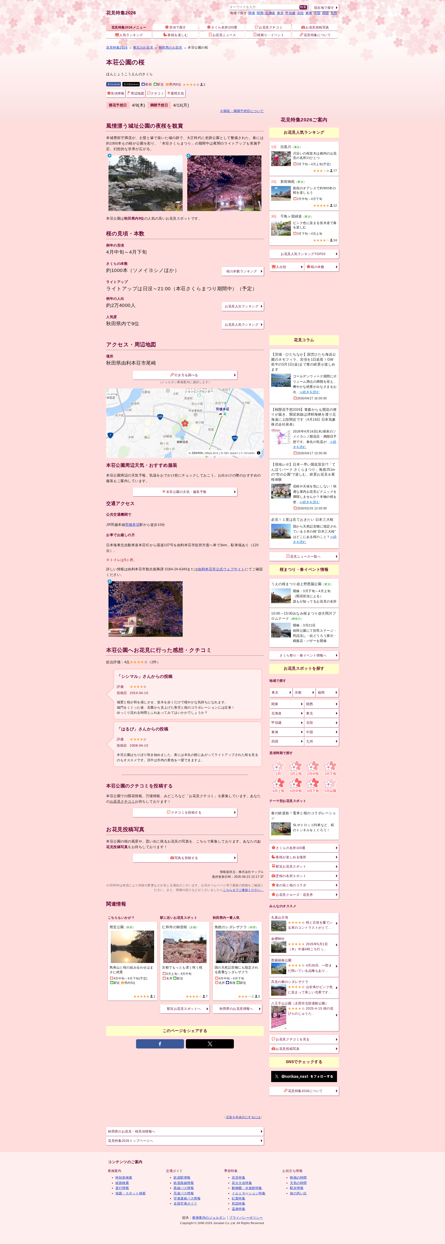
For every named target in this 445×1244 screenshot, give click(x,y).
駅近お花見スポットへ (184, 1008)
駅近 (160, 84)
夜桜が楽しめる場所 (291, 857)
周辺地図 (137, 93)
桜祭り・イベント (270, 35)
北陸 (300, 13)
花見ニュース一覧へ (305, 556)
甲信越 (290, 13)
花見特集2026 (121, 12)
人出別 (281, 267)
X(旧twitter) (133, 84)
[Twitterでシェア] (210, 1043)
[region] (185, 423)
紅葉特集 (238, 1198)
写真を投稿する (186, 858)
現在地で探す (324, 7)
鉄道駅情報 (182, 1177)
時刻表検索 (123, 1177)
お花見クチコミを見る (292, 1039)
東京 (275, 692)
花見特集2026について (305, 1091)
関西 (260, 13)
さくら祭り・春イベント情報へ (303, 655)
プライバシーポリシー (246, 1217)
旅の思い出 (298, 1193)
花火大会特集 (242, 1183)
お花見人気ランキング (241, 324)
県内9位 (175, 84)
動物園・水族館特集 (247, 1188)
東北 (280, 13)
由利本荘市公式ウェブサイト (221, 569)
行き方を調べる (186, 375)
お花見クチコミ (271, 27)
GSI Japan (231, 453)
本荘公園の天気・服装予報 (186, 492)
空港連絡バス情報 (187, 1198)
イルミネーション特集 (248, 1193)
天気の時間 (298, 1183)
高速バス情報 (184, 1193)
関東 (251, 13)
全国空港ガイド (185, 1203)
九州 (334, 13)
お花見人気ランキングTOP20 (303, 254)
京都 (298, 692)
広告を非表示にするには (243, 1117)
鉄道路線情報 (184, 1183)
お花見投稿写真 (317, 27)
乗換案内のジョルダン (209, 1217)
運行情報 (122, 1188)
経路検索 (122, 1183)
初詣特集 (238, 1203)
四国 (325, 13)
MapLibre (211, 453)
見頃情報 (117, 93)
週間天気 (177, 93)
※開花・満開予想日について (242, 111)
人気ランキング (131, 35)
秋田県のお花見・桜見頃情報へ (131, 1131)
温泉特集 (238, 1209)
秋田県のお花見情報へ (236, 1008)
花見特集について (317, 35)
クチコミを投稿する (186, 812)
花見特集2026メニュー (128, 27)
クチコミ (157, 93)
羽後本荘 (132, 525)
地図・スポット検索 (130, 1193)
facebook (115, 84)
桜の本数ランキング (241, 271)
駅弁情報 (296, 1188)
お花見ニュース (224, 35)
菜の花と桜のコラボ (291, 885)
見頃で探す (177, 27)
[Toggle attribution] (258, 453)
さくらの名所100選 (290, 848)
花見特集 (238, 1177)
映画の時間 (298, 1177)
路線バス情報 (184, 1188)
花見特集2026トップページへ (130, 1141)
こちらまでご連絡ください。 (243, 890)
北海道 (270, 13)
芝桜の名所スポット (291, 876)
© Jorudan (248, 453)
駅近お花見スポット (291, 866)
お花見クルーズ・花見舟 (294, 895)
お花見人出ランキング (241, 306)
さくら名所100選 (224, 27)
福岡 (321, 692)
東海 (308, 13)
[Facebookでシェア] (160, 1043)
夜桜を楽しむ (178, 35)
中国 (317, 13)
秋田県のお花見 (170, 47)
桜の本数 (317, 267)
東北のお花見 (143, 47)
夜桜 (148, 84)
